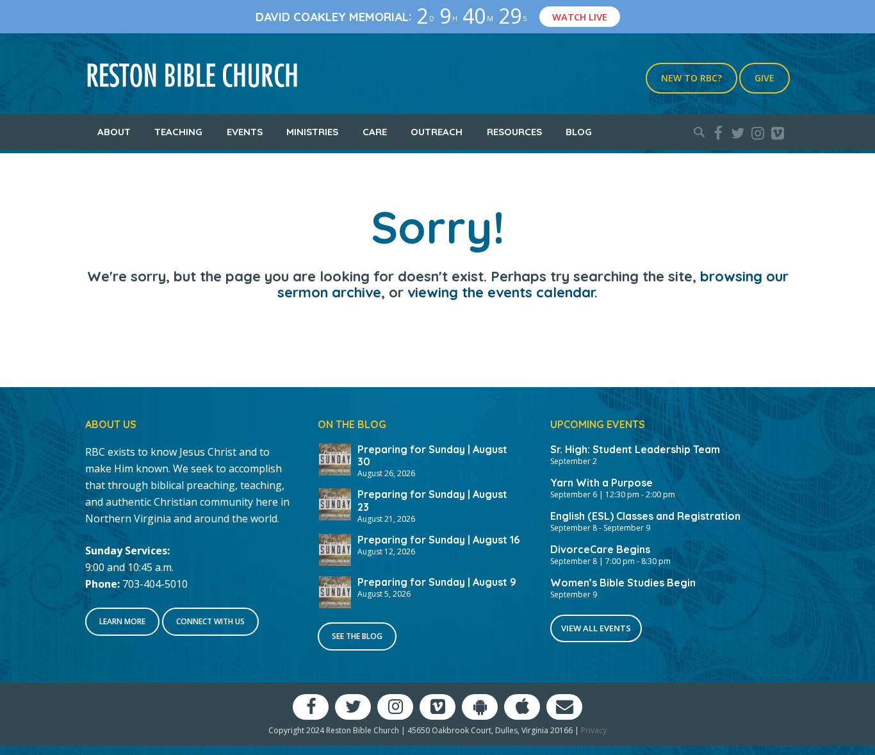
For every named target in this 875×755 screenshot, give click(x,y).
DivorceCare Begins (600, 549)
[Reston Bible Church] (192, 74)
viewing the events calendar (500, 292)
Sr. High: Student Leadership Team (635, 449)
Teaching (178, 132)
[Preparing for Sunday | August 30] (335, 458)
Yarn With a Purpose (601, 482)
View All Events (596, 628)
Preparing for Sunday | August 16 (438, 539)
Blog (579, 132)
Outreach (436, 132)
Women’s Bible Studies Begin (623, 582)
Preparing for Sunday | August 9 (436, 582)
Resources (514, 132)
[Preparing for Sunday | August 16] (335, 548)
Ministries (312, 132)
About (114, 132)
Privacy (594, 730)
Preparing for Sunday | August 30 (432, 455)
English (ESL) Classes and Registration (645, 516)
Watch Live (579, 16)
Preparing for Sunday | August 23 (432, 500)
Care (375, 132)
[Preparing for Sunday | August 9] (335, 591)
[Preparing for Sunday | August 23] (335, 503)
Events (245, 132)
